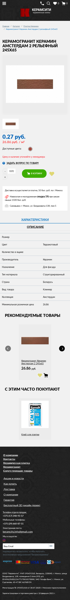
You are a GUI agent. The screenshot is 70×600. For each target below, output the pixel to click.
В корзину (36, 173)
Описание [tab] (35, 227)
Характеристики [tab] (35, 219)
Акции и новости (14, 478)
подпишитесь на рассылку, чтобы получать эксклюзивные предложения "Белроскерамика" (26, 553)
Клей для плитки (30, 434)
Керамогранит (12, 466)
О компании (10, 455)
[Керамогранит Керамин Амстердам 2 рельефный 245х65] (10, 124)
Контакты (9, 458)
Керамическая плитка (16, 462)
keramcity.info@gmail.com (18, 531)
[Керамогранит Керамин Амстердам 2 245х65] (46, 375)
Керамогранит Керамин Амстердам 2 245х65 (33, 362)
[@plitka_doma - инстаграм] (4, 539)
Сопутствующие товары (18, 470)
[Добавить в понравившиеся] (52, 173)
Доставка (9, 489)
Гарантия (9, 499)
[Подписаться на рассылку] (51, 546)
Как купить (10, 483)
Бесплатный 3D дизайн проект (22, 505)
